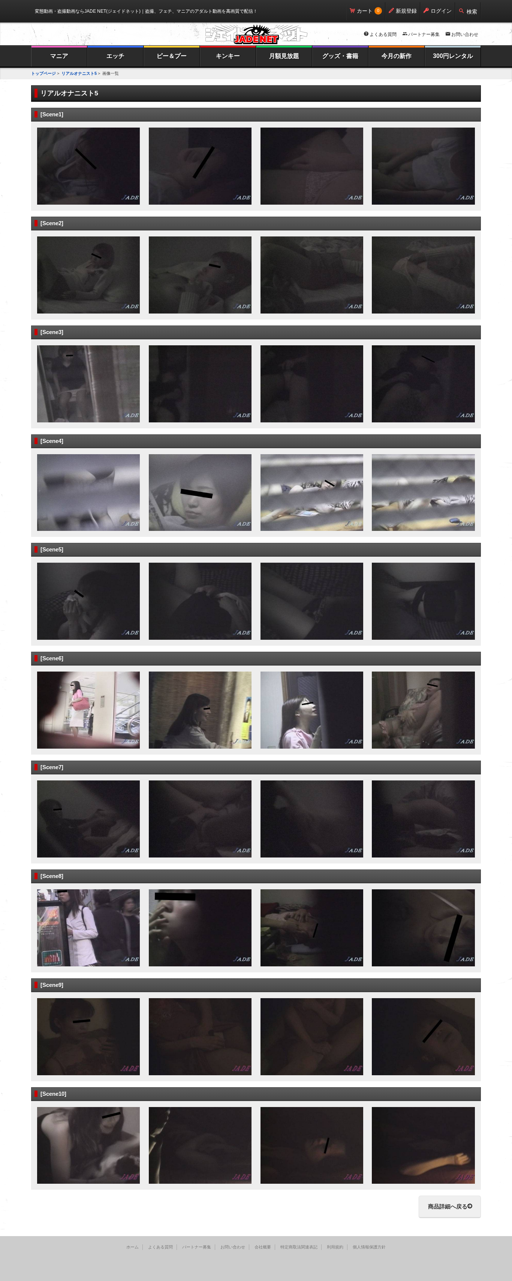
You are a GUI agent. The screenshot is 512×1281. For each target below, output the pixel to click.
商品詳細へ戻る (447, 1206)
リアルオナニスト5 (79, 73)
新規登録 (406, 11)
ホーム (132, 1247)
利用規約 (335, 1247)
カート (365, 11)
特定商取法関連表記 (298, 1247)
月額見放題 (284, 56)
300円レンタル (453, 56)
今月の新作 (397, 56)
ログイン (441, 11)
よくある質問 (383, 34)
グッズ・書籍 (340, 56)
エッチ (115, 56)
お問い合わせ (464, 34)
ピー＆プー (172, 56)
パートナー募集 (424, 34)
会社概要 (263, 1247)
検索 (472, 12)
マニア (59, 56)
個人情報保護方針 (369, 1247)
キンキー (228, 56)
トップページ (43, 73)
